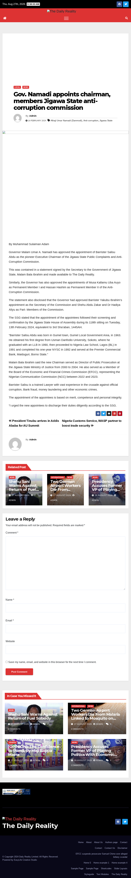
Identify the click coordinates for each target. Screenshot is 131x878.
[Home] (4, 18)
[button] (126, 18)
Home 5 (87, 863)
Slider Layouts (120, 868)
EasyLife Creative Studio (25, 860)
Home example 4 (119, 863)
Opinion (12, 742)
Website (10, 641)
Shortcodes (106, 868)
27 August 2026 (21, 495)
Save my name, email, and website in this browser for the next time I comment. (52, 662)
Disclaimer (122, 848)
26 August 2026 (104, 495)
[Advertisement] (65, 55)
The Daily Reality (30, 826)
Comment (12, 532)
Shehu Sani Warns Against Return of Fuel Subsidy (22, 487)
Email (10, 620)
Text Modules (102, 874)
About (89, 842)
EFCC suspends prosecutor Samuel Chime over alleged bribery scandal (101, 855)
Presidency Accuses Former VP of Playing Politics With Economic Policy (92, 752)
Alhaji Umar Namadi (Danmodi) (66, 120)
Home (81, 842)
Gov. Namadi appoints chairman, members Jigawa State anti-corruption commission (62, 100)
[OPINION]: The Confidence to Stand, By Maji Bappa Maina (33, 750)
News (25, 87)
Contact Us (110, 848)
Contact (123, 842)
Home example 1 (101, 863)
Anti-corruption (90, 120)
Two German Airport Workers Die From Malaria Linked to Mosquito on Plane (95, 716)
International (57, 477)
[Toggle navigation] (66, 18)
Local (17, 87)
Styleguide (89, 874)
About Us (98, 842)
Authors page (111, 842)
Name (10, 599)
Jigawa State (106, 120)
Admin (33, 115)
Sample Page (77, 868)
